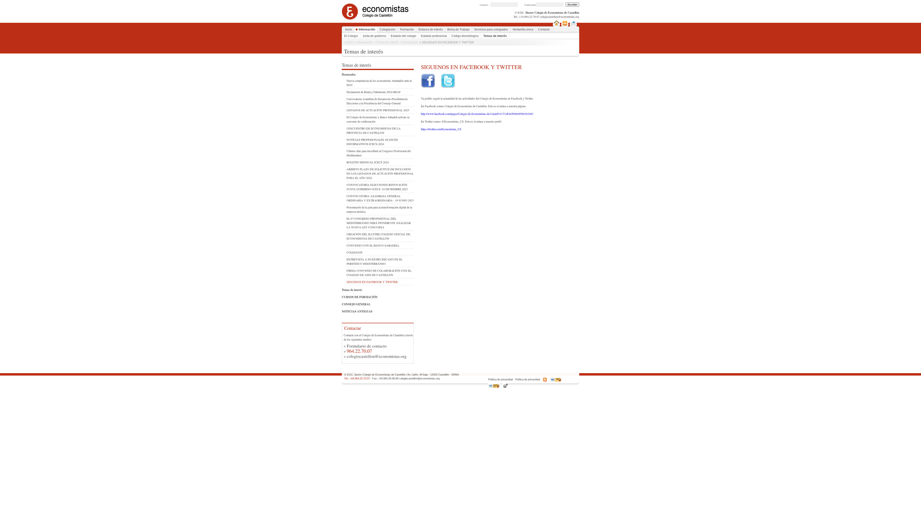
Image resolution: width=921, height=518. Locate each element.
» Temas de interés (386, 42)
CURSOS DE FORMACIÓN (360, 297)
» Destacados (409, 42)
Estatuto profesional (434, 36)
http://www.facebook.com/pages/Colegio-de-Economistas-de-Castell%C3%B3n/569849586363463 (477, 114)
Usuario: (484, 4)
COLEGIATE (354, 252)
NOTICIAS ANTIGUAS (357, 311)
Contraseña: (530, 4)
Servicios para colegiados (491, 29)
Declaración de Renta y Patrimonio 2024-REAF (374, 92)
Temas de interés (495, 36)
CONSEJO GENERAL (356, 304)
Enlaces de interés (431, 29)
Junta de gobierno (374, 36)
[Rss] (544, 380)
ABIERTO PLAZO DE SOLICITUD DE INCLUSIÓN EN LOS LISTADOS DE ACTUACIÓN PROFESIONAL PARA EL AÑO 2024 (380, 173)
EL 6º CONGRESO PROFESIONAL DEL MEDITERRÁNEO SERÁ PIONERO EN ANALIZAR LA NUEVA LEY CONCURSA (379, 223)
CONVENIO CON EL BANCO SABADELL (373, 245)
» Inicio (348, 42)
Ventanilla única (523, 29)
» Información (363, 42)
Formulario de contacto (367, 346)
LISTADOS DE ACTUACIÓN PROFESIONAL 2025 (378, 110)
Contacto (544, 29)
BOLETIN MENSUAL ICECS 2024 (368, 162)
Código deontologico (465, 36)
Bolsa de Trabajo (458, 29)
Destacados (349, 74)
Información (367, 29)
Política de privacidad (500, 379)
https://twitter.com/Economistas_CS (441, 129)
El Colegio (351, 36)
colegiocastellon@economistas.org (559, 16)
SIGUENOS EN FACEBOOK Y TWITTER (372, 282)
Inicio (348, 29)
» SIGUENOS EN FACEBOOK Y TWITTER (446, 42)
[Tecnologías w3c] (505, 387)
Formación (407, 29)
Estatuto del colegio (403, 36)
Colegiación (388, 29)
